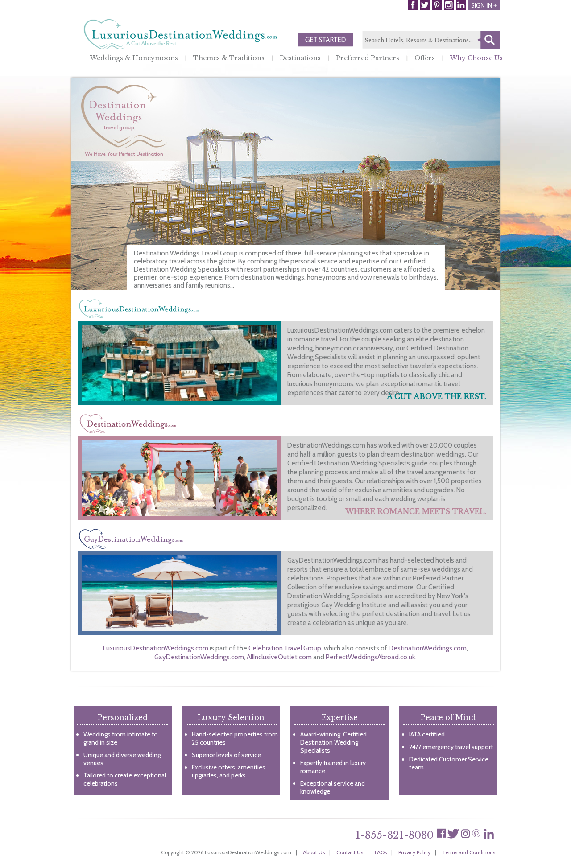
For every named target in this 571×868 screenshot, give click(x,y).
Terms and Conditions (468, 852)
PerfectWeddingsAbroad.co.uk (370, 657)
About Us (314, 852)
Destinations (300, 58)
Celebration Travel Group (284, 648)
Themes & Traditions (229, 58)
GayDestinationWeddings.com (199, 657)
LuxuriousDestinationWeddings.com (155, 648)
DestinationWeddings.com (428, 648)
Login (484, 5)
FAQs (381, 852)
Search (488, 40)
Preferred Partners (367, 58)
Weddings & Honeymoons (134, 58)
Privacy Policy (414, 852)
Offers (424, 58)
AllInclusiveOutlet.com (279, 657)
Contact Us (349, 852)
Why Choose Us (476, 58)
